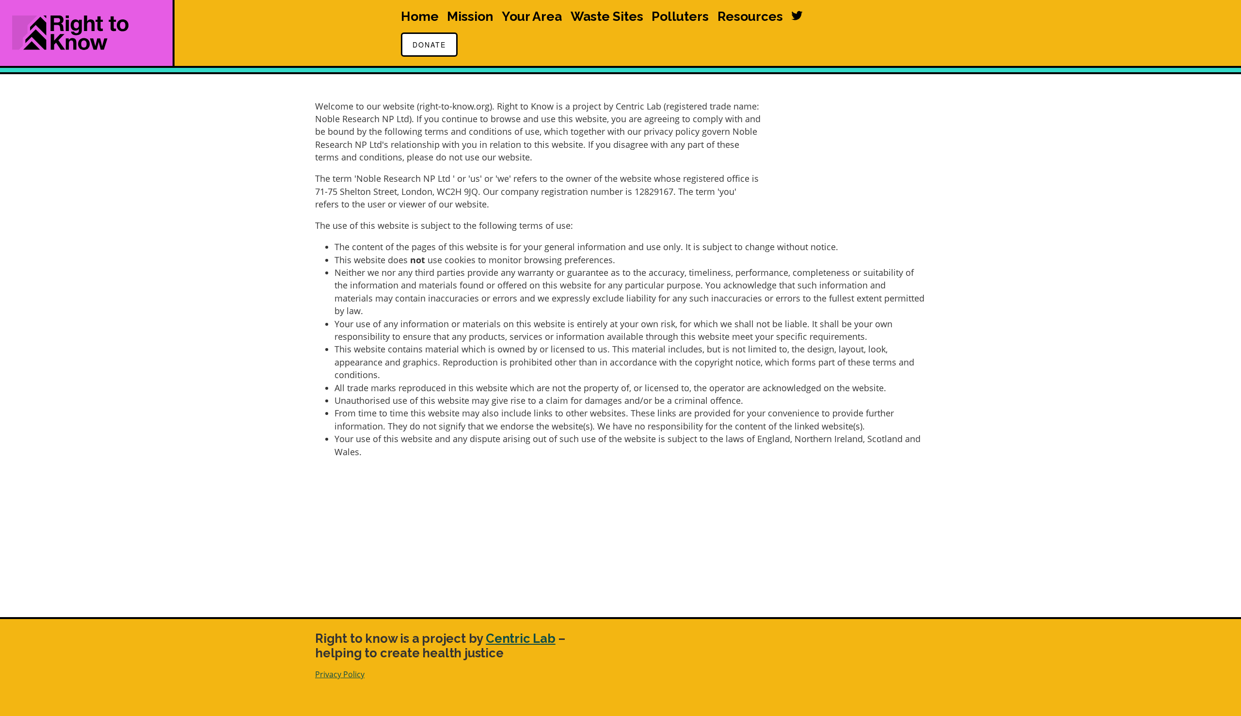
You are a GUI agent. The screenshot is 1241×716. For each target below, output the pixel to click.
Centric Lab (521, 638)
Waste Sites (607, 16)
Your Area (532, 16)
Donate (429, 44)
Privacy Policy (340, 674)
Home (420, 16)
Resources (750, 16)
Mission (470, 16)
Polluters (680, 16)
